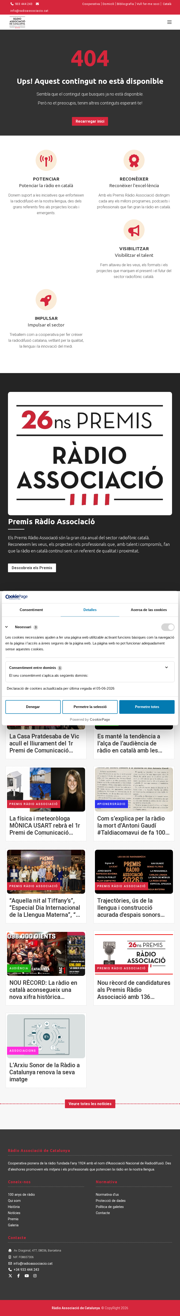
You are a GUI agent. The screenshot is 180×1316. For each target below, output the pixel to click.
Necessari (23, 627)
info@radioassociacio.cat (33, 1264)
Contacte (103, 1213)
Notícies (14, 1213)
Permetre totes (147, 707)
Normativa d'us (107, 1195)
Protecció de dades (111, 1201)
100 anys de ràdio (21, 1195)
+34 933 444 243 (26, 1270)
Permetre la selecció (90, 707)
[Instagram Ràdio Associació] (35, 1276)
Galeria (13, 1225)
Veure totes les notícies (90, 1104)
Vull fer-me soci (148, 4)
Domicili (108, 4)
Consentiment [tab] (31, 610)
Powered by (90, 719)
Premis (13, 1219)
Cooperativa (91, 4)
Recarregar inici (90, 121)
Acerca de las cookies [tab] (149, 610)
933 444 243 (23, 4)
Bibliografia (125, 4)
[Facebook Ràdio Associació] (18, 1276)
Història (14, 1207)
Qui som (14, 1201)
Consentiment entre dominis (35, 668)
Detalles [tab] (90, 610)
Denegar (33, 707)
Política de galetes (110, 1207)
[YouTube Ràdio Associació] (26, 1276)
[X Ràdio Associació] (10, 1276)
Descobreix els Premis (32, 568)
